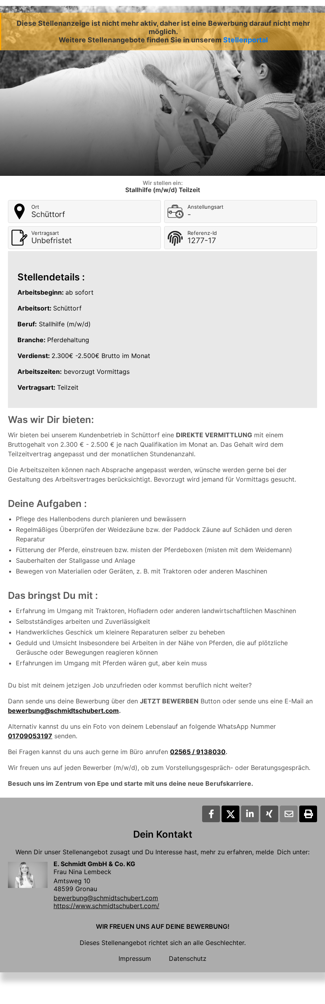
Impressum (135, 958)
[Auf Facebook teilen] (211, 814)
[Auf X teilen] (230, 814)
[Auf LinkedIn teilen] (250, 814)
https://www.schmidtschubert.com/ (106, 906)
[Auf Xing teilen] (269, 814)
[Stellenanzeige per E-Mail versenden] (289, 814)
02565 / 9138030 (198, 752)
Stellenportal (245, 40)
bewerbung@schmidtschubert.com (63, 710)
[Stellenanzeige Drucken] (308, 814)
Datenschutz (187, 958)
